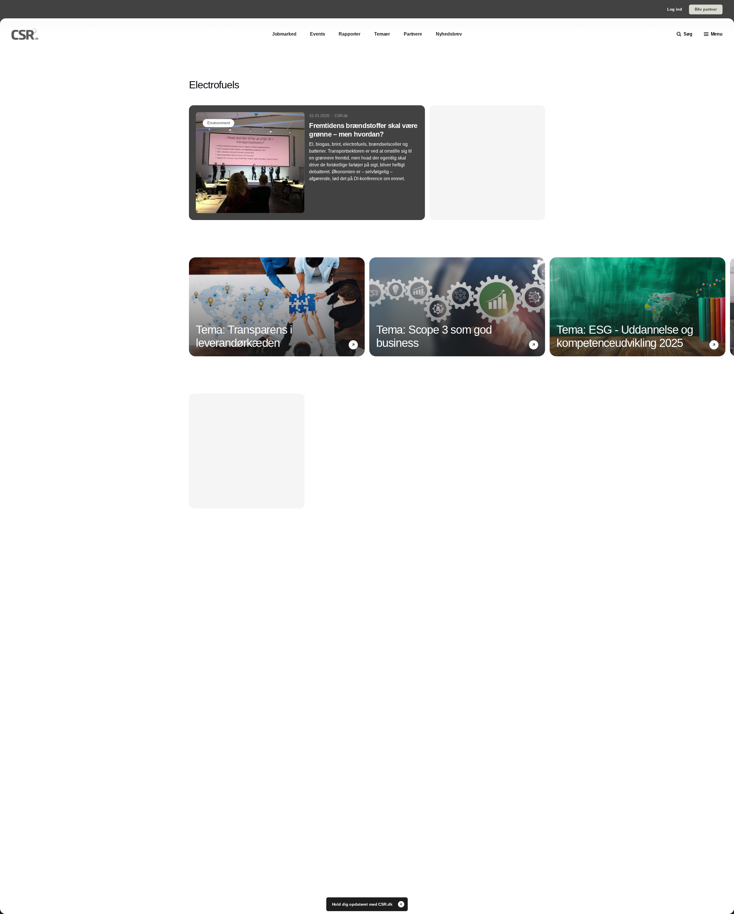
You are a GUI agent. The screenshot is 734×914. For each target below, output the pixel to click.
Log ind (674, 9)
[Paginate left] (193, 307)
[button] (353, 344)
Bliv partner (706, 9)
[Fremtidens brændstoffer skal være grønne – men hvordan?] (307, 162)
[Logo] (24, 34)
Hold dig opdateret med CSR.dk (363, 904)
